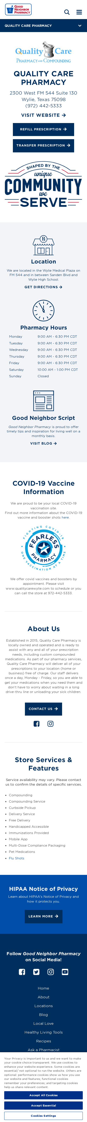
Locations (43, 1005)
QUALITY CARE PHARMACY (28, 25)
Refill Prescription (40, 129)
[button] (67, 12)
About (43, 997)
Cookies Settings (43, 1115)
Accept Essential (43, 1105)
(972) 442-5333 (43, 105)
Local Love (43, 1023)
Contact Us (41, 709)
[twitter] (36, 971)
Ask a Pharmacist (44, 1049)
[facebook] (36, 724)
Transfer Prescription (40, 145)
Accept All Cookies (43, 1095)
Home (43, 988)
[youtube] (65, 971)
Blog (43, 1014)
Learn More (41, 916)
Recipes (43, 1041)
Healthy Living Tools (43, 1032)
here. (66, 517)
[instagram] (50, 724)
